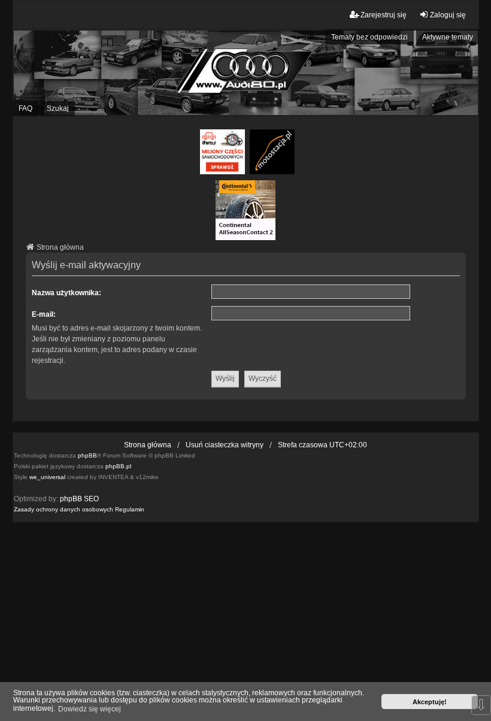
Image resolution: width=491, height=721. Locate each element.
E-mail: (44, 314)
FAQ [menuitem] (25, 108)
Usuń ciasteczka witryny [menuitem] (224, 445)
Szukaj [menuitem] (58, 108)
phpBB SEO (79, 499)
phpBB (87, 455)
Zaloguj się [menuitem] (448, 15)
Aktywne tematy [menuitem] (447, 37)
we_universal (47, 477)
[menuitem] (63, 509)
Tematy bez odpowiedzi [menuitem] (369, 37)
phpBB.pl (118, 466)
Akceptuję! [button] (430, 701)
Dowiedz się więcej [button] (89, 709)
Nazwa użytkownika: (66, 293)
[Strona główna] (245, 73)
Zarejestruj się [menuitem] (383, 15)
